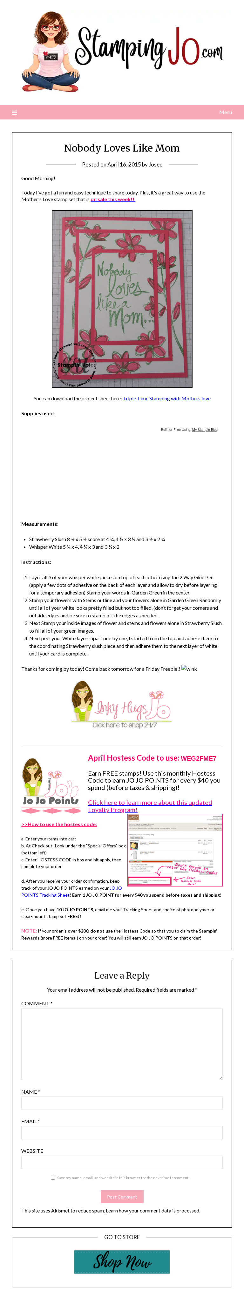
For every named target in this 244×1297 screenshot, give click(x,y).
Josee (155, 164)
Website (32, 1151)
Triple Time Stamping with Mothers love (167, 398)
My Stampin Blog (205, 429)
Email (30, 1121)
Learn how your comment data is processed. (153, 1210)
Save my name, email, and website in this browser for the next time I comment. (123, 1177)
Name (30, 1092)
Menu (225, 112)
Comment (37, 1003)
